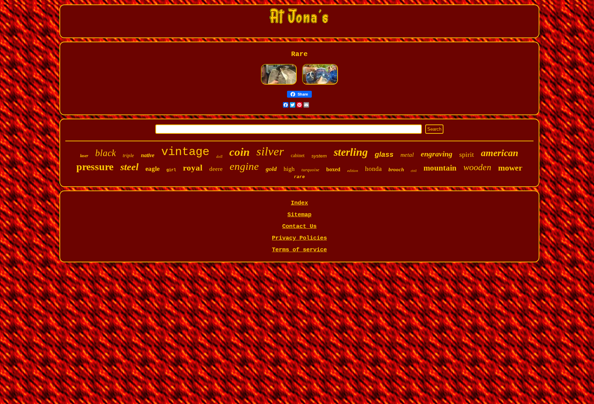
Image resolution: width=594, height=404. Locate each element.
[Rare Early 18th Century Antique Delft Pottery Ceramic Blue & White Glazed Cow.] (320, 84)
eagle (152, 168)
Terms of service (299, 250)
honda (373, 168)
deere (216, 169)
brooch (396, 169)
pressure (94, 166)
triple (128, 155)
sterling (351, 152)
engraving (436, 154)
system (319, 156)
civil (414, 171)
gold (271, 168)
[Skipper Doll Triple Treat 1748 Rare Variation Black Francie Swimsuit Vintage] (279, 84)
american (499, 153)
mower (510, 167)
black (105, 153)
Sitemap (299, 214)
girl (171, 170)
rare (299, 176)
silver (270, 151)
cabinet (298, 155)
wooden (477, 167)
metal (407, 155)
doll (219, 156)
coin (239, 152)
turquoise (310, 169)
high (289, 168)
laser (84, 155)
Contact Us (299, 226)
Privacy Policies (299, 238)
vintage (185, 152)
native (147, 155)
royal (192, 167)
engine (244, 166)
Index (299, 203)
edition (352, 170)
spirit (466, 154)
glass (384, 154)
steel (129, 166)
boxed (333, 169)
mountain (440, 168)
